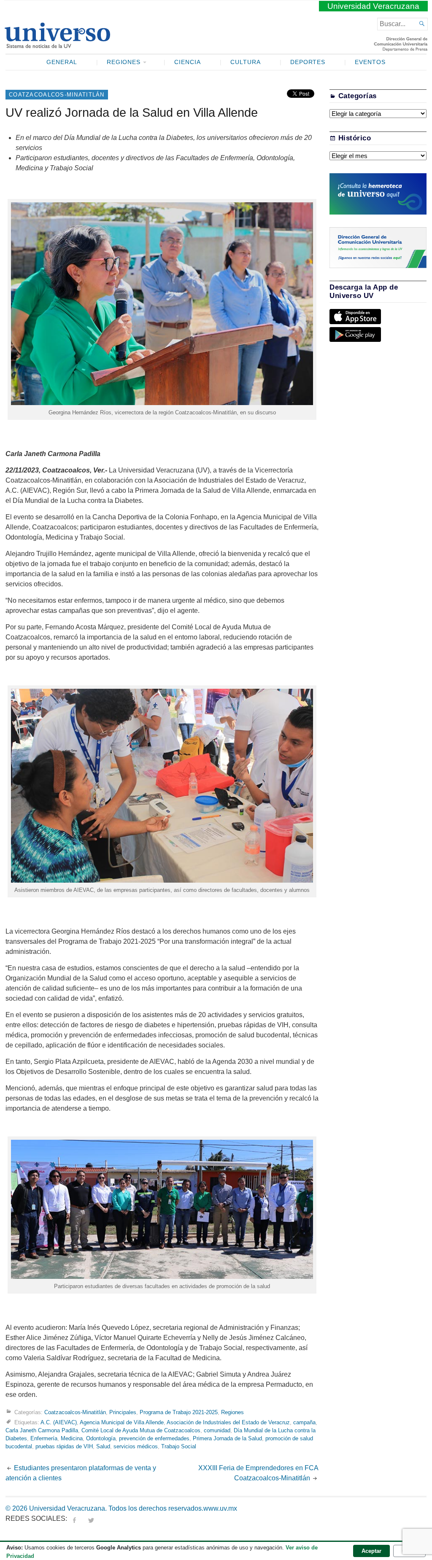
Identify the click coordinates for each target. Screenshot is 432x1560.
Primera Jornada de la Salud (227, 1438)
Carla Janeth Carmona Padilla (41, 1430)
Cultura (245, 62)
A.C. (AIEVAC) (58, 1422)
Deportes (308, 62)
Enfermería (43, 1438)
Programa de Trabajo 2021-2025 (179, 1412)
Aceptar (371, 1551)
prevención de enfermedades (154, 1438)
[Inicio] (57, 44)
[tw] (91, 1518)
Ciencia (187, 62)
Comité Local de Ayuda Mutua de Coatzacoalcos (140, 1430)
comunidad (217, 1430)
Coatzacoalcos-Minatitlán (57, 94)
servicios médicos (135, 1446)
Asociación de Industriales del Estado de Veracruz (228, 1422)
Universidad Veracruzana (373, 6)
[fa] (74, 1518)
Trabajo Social (178, 1446)
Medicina (72, 1438)
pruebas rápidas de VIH (64, 1446)
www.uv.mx (220, 1508)
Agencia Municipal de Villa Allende (122, 1422)
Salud (103, 1446)
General (61, 62)
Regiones (124, 62)
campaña (304, 1422)
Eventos (370, 62)
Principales (122, 1412)
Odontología (101, 1438)
